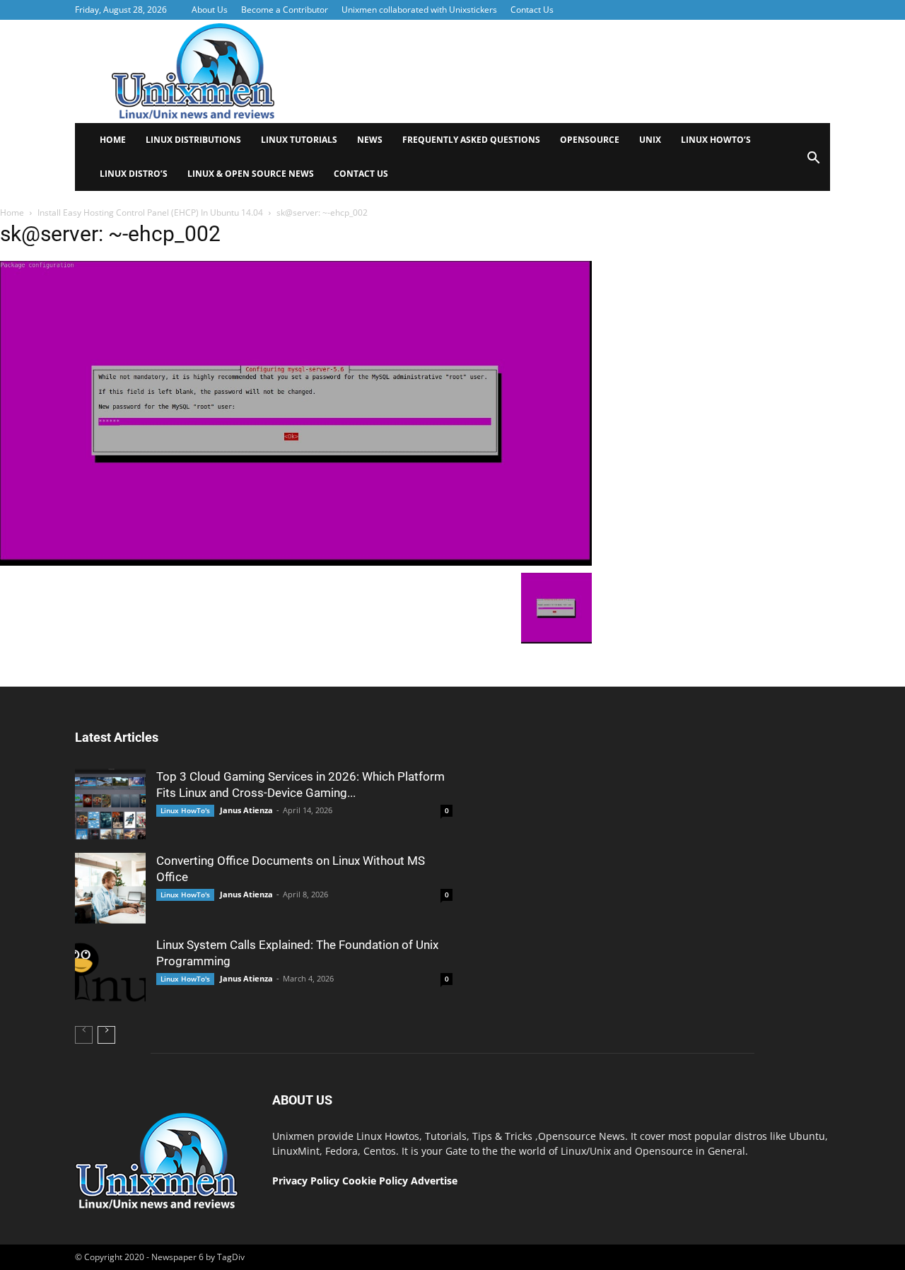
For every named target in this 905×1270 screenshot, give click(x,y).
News (370, 140)
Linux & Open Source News (250, 174)
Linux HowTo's (185, 810)
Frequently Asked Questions (471, 140)
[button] (813, 162)
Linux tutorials (299, 140)
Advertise (434, 1180)
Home (113, 140)
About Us (210, 10)
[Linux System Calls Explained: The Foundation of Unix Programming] (110, 972)
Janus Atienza (246, 810)
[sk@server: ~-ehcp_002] (296, 562)
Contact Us (532, 10)
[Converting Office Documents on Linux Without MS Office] (110, 888)
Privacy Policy (305, 1180)
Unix (650, 140)
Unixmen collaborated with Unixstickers (419, 10)
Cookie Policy (376, 1180)
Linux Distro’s (134, 174)
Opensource (589, 140)
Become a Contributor (284, 10)
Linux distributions (193, 140)
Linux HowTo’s (716, 140)
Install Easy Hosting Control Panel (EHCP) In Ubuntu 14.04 (150, 212)
